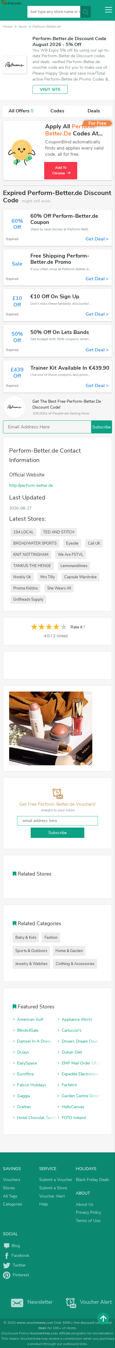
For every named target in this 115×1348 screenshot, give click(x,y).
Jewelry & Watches (31, 964)
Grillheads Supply (28, 599)
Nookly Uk (22, 577)
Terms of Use (88, 1220)
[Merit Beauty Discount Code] (50, 728)
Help (43, 1204)
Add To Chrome (60, 170)
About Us (84, 1204)
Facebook (19, 1255)
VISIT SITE (50, 89)
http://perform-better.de (31, 485)
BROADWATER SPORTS (35, 543)
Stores (9, 1188)
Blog (15, 1246)
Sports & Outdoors (31, 951)
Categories (12, 1204)
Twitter (18, 1265)
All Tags (10, 1196)
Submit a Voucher (55, 1179)
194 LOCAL (23, 532)
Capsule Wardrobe (80, 577)
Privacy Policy (88, 1212)
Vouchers (11, 1179)
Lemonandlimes (73, 566)
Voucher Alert (52, 1196)
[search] (85, 12)
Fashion (51, 937)
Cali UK (94, 543)
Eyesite (72, 543)
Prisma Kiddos (25, 588)
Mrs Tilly (47, 577)
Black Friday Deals (92, 1179)
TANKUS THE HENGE (32, 566)
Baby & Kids (25, 937)
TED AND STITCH (58, 532)
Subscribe (101, 427)
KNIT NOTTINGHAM (30, 554)
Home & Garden (69, 951)
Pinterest (19, 1275)
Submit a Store (53, 1188)
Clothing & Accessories (75, 964)
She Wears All (59, 588)
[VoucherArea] (12, 10)
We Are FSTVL (70, 554)
